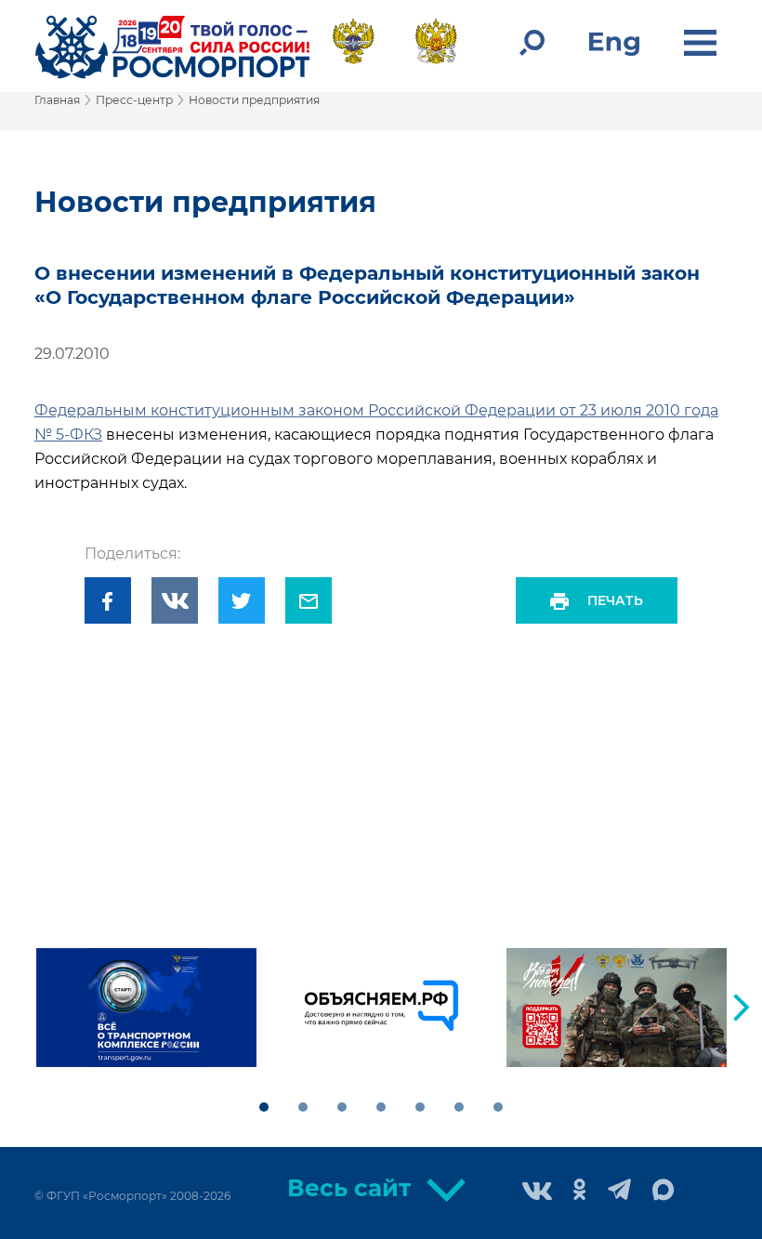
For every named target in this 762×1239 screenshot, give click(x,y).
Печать (615, 600)
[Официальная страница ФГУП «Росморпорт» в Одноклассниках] (580, 1191)
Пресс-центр (134, 100)
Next (741, 1008)
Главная (57, 100)
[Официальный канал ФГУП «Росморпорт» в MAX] (663, 1191)
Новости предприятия (254, 100)
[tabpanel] (146, 1007)
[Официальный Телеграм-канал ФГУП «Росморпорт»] (619, 1191)
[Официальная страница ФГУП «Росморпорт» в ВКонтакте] (537, 1193)
